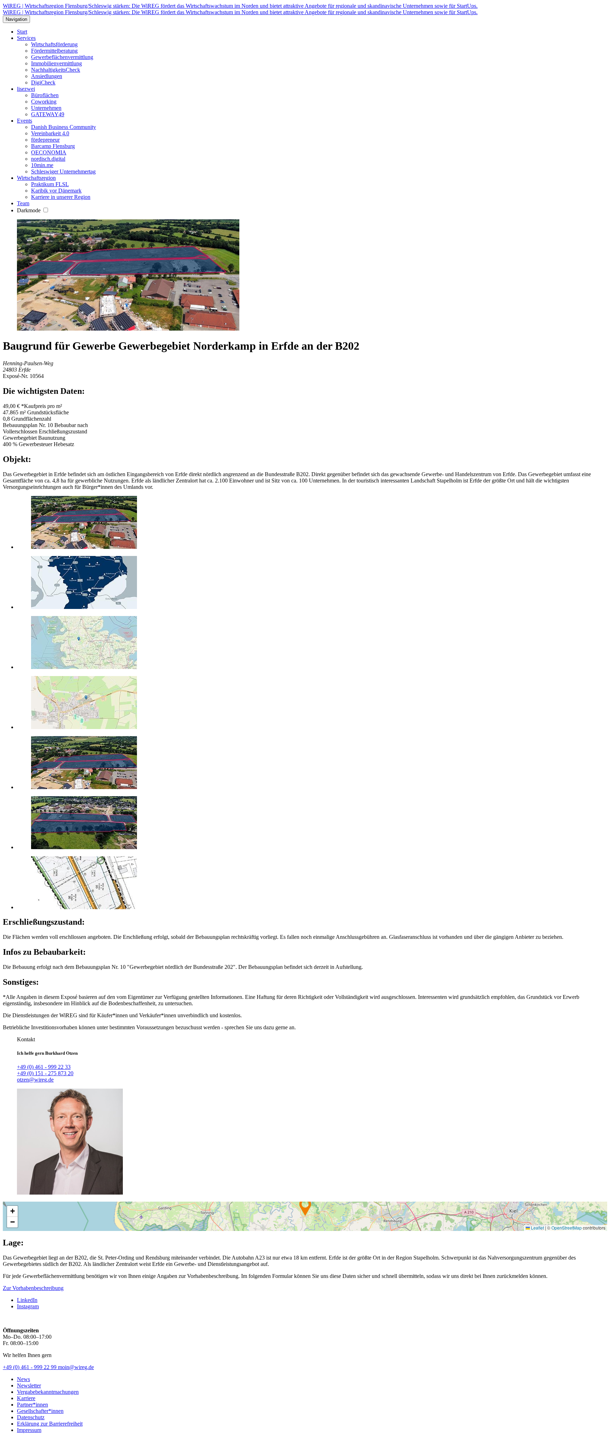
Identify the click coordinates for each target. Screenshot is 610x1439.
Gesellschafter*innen (40, 1411)
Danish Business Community (63, 127)
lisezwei (26, 89)
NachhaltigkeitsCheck (55, 70)
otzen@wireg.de (35, 1080)
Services (26, 38)
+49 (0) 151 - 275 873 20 (45, 1073)
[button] (305, 1207)
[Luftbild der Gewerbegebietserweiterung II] (84, 847)
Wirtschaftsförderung (54, 44)
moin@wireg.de (76, 1367)
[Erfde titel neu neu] (84, 547)
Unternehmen (46, 108)
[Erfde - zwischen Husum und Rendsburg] (84, 667)
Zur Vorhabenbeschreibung (33, 1288)
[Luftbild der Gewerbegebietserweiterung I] (84, 787)
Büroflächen (45, 95)
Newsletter (29, 1385)
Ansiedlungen (46, 76)
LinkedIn (27, 1300)
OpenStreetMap (566, 1228)
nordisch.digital (48, 159)
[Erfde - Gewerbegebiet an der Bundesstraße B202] (84, 727)
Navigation (16, 19)
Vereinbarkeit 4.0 (50, 133)
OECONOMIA (48, 152)
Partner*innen (32, 1405)
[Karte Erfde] (84, 607)
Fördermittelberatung (54, 51)
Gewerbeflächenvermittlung (62, 57)
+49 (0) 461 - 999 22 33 (44, 1067)
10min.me (42, 165)
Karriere (26, 1398)
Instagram (28, 1306)
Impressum (29, 1430)
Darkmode (29, 210)
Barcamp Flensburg (53, 146)
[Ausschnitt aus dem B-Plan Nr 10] (84, 907)
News (23, 1379)
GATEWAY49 (47, 114)
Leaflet (537, 1228)
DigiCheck (43, 82)
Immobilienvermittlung (56, 63)
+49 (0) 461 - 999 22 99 (30, 1367)
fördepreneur (45, 140)
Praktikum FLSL (50, 184)
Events (24, 121)
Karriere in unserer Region (60, 197)
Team (23, 203)
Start (22, 32)
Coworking (43, 102)
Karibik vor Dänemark (56, 191)
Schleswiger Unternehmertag (63, 171)
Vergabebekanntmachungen (48, 1392)
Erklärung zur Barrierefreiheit (50, 1424)
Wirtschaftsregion (36, 178)
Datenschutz (30, 1417)
